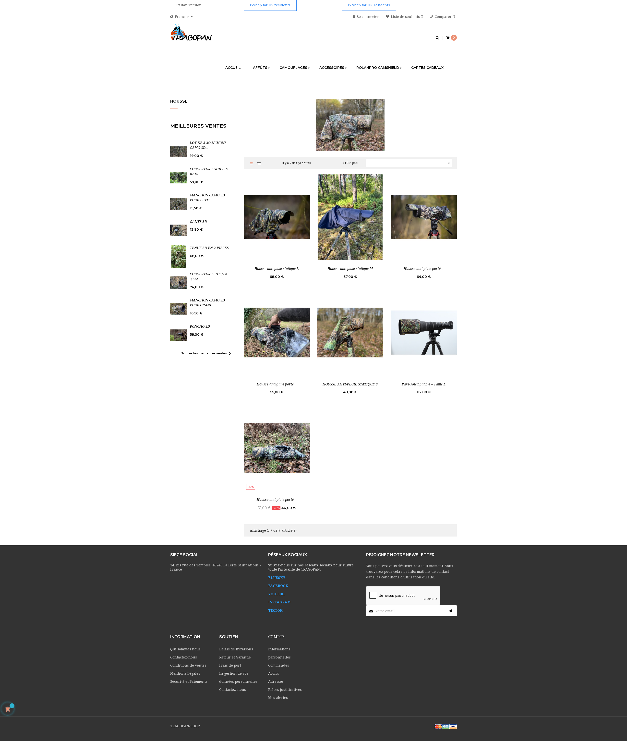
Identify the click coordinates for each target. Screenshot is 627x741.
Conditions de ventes (188, 665)
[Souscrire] (451, 610)
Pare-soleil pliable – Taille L (424, 384)
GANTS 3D (198, 222)
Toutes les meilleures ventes (207, 354)
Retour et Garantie (235, 657)
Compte (276, 636)
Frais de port (230, 665)
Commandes (278, 665)
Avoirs (273, 673)
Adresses (276, 681)
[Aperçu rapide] (277, 217)
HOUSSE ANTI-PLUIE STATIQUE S (350, 384)
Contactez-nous (183, 657)
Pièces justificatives (285, 690)
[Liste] (259, 163)
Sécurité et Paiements (188, 681)
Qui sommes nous (185, 649)
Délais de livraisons (236, 649)
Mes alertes (278, 698)
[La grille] (252, 163)
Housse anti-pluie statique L (276, 269)
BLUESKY (276, 578)
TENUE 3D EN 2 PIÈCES (209, 248)
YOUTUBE (277, 594)
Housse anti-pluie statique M (350, 269)
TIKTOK (275, 610)
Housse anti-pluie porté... (424, 269)
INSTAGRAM (279, 602)
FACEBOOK (278, 586)
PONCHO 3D (200, 326)
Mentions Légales (185, 673)
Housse (178, 101)
